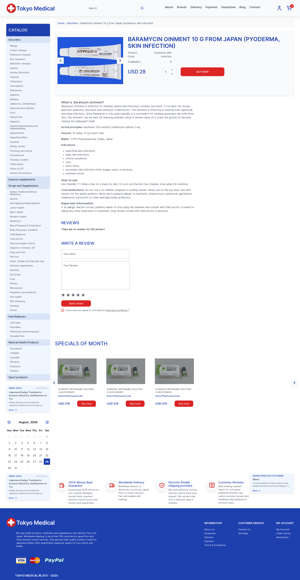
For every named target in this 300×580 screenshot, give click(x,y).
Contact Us (244, 529)
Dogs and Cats (17, 252)
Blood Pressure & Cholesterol (25, 225)
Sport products (18, 377)
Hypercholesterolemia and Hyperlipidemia (24, 127)
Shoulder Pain (17, 336)
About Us (209, 529)
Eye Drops (15, 274)
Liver (12, 279)
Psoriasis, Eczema (19, 160)
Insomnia (14, 142)
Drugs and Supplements (23, 185)
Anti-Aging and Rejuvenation (25, 203)
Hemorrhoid (16, 117)
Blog (242, 7)
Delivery (196, 7)
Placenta (14, 362)
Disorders (15, 39)
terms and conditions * (117, 310)
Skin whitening (17, 301)
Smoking (14, 306)
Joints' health (17, 208)
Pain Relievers (17, 316)
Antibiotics (15, 221)
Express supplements (22, 179)
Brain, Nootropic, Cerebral (23, 230)
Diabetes (15, 95)
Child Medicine (17, 234)
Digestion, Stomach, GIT (22, 248)
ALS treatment (17, 59)
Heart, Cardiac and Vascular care (27, 261)
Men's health (16, 212)
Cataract (14, 77)
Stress (13, 310)
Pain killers (15, 327)
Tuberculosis (16, 164)
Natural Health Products (24, 342)
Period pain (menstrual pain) (24, 331)
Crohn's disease (18, 50)
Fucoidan (15, 357)
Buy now (203, 71)
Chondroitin (16, 348)
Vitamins (14, 371)
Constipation (16, 86)
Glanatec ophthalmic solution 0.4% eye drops (76, 390)
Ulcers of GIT (17, 168)
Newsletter (282, 537)
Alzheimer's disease (20, 63)
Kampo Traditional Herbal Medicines (23, 193)
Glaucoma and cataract (22, 108)
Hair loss (14, 256)
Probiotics (15, 366)
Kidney (13, 283)
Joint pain (15, 322)
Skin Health (16, 297)
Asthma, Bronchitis (19, 72)
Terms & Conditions (215, 545)
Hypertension (17, 133)
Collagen (14, 353)
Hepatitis (15, 121)
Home (61, 23)
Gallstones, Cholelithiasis (23, 104)
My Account (285, 523)
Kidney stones (17, 146)
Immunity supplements (21, 265)
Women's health (18, 216)
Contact (255, 7)
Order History (283, 533)
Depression (16, 90)
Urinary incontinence (21, 173)
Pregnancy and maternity (23, 292)
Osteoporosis (17, 155)
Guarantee (228, 7)
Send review (76, 303)
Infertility (14, 270)
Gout (12, 112)
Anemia (14, 68)
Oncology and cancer (21, 151)
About (169, 7)
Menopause (16, 288)
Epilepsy (14, 99)
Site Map (243, 533)
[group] (90, 61)
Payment (211, 7)
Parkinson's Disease (20, 54)
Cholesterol (16, 81)
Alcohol (14, 199)
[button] (61, 61)
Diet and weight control (22, 243)
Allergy (13, 46)
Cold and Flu (16, 239)
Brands (182, 7)
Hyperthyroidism (18, 137)
